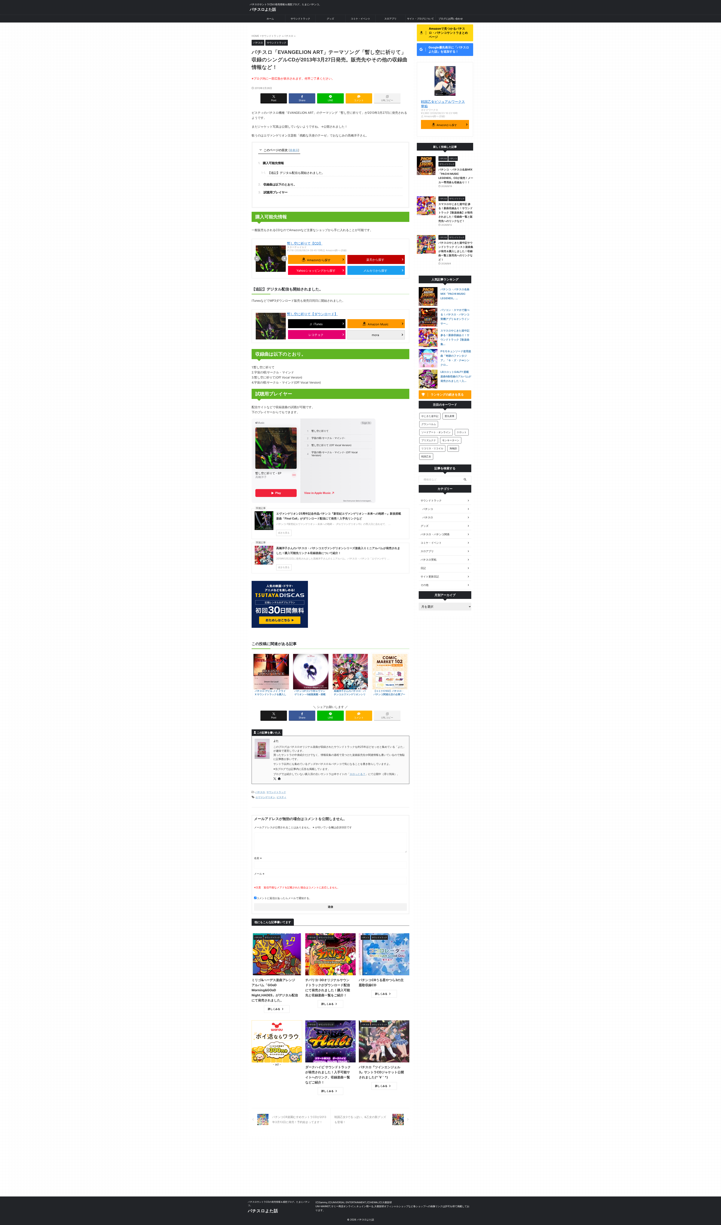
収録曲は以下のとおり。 (279, 184)
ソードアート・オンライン (436, 432)
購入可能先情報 (273, 163)
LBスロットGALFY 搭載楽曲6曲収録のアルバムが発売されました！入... (455, 376)
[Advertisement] (360, 1168)
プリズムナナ (428, 440)
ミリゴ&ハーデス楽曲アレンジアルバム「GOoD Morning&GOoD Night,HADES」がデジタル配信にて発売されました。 (275, 990)
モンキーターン (450, 440)
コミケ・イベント (360, 18)
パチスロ (260, 792)
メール (259, 873)
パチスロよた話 (263, 9)
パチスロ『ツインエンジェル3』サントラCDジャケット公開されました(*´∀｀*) (381, 1072)
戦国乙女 (426, 456)
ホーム (270, 18)
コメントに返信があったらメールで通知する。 (284, 898)
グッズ (330, 18)
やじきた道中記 (429, 416)
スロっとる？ (357, 774)
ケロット (462, 432)
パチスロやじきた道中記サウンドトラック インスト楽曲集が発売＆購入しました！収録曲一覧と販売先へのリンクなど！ (455, 251)
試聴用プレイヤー (276, 192)
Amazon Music (378, 324)
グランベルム (428, 424)
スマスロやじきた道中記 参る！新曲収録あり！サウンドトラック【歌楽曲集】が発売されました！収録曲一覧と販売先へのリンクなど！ (455, 212)
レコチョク (316, 335)
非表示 (294, 150)
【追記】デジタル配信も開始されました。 (296, 173)
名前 (258, 858)
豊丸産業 (449, 416)
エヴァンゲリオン (265, 797)
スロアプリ (390, 18)
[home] (279, 778)
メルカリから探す (375, 270)
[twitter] (275, 778)
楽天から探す (375, 260)
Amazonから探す (319, 260)
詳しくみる (274, 1008)
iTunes (318, 324)
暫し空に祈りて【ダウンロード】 (312, 314)
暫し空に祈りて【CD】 (304, 243)
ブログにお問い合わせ (450, 18)
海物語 (453, 448)
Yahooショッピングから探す (316, 270)
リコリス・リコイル (432, 448)
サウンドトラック (300, 18)
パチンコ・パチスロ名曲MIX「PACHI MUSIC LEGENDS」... (454, 294)
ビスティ (281, 797)
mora (375, 335)
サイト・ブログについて (420, 18)
